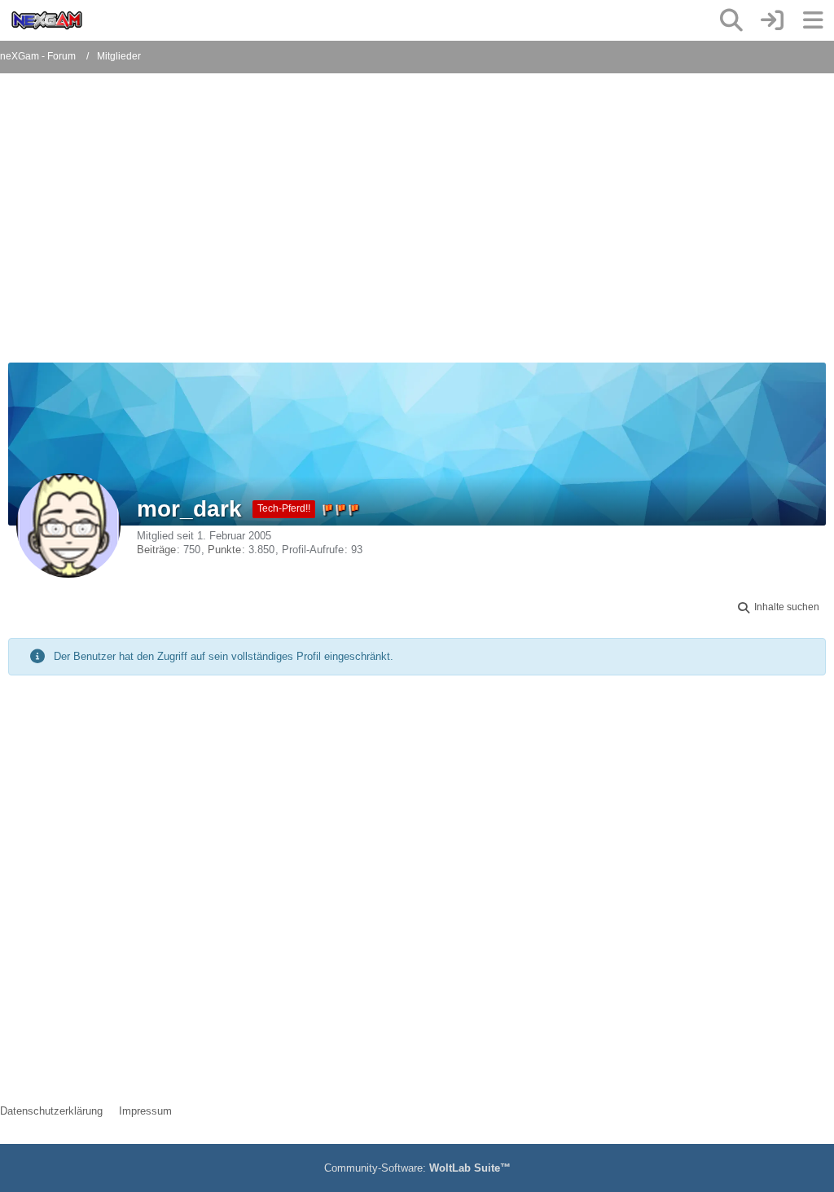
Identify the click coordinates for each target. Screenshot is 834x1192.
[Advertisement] (363, 228)
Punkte (224, 549)
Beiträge (156, 549)
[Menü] (813, 20)
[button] (777, 608)
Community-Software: (417, 1168)
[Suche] (731, 20)
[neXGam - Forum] (47, 20)
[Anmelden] (772, 20)
